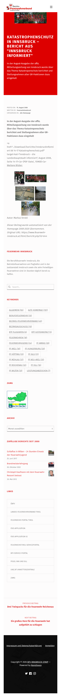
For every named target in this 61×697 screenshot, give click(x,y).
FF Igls (33, 354)
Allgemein (16, 310)
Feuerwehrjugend (20, 343)
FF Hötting (16, 354)
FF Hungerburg (35, 349)
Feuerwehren (18, 337)
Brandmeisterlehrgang (17, 463)
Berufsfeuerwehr (20, 315)
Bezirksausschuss (20, 326)
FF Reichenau (17, 365)
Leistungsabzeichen (38, 370)
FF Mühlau (16, 359)
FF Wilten (15, 370)
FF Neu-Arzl (36, 359)
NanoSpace (36, 665)
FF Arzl (14, 349)
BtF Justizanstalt (41, 332)
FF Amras (42, 343)
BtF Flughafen (18, 332)
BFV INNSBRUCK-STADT (37, 662)
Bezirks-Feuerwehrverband (25, 321)
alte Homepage (25, 113)
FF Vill (36, 365)
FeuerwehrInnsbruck (24, 110)
